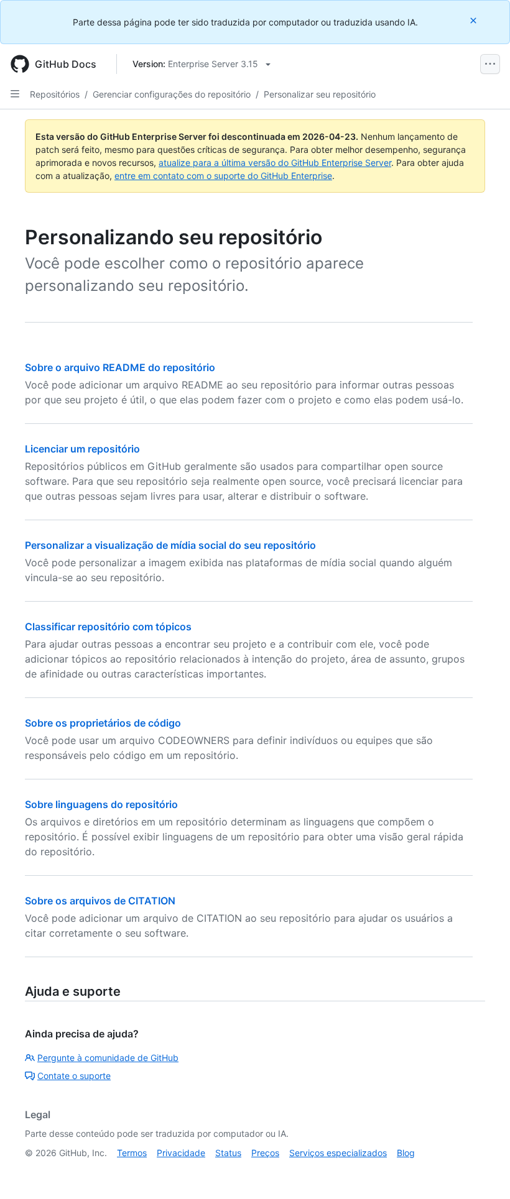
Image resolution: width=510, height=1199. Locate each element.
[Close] (474, 20)
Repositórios (55, 94)
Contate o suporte (74, 1075)
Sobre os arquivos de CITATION (100, 900)
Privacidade (181, 1152)
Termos (132, 1152)
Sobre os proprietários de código (103, 723)
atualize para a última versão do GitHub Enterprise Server (275, 162)
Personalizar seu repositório (320, 94)
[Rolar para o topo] (482, 1171)
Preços (265, 1152)
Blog (406, 1152)
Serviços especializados (338, 1152)
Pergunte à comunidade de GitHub (107, 1057)
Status (228, 1152)
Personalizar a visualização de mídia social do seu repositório (170, 545)
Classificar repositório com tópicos (108, 626)
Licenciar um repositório (82, 449)
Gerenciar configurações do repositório (172, 94)
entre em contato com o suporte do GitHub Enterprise (223, 175)
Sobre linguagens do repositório (101, 804)
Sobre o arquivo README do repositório (120, 367)
